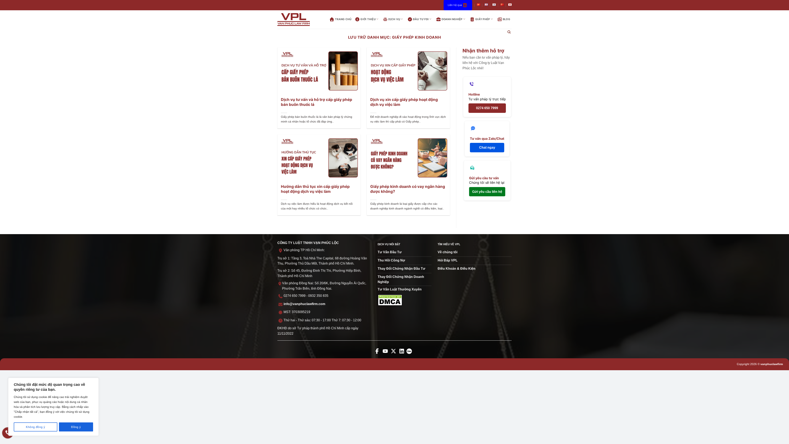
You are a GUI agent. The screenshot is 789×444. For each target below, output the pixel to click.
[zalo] (410, 354)
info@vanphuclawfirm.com (304, 304)
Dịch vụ (394, 19)
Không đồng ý (35, 427)
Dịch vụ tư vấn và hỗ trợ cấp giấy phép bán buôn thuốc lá (316, 102)
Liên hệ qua (455, 5)
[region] (53, 407)
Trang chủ (343, 19)
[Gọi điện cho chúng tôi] (7, 433)
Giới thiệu (368, 19)
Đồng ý (76, 427)
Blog (506, 19)
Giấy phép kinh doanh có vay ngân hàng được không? (407, 189)
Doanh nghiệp (452, 19)
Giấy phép (482, 19)
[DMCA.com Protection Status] (390, 299)
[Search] (509, 32)
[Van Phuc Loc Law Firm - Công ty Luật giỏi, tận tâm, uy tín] (296, 19)
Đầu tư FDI (421, 19)
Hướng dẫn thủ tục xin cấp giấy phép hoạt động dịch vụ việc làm (315, 189)
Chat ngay (487, 147)
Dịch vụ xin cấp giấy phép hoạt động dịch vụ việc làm (404, 102)
